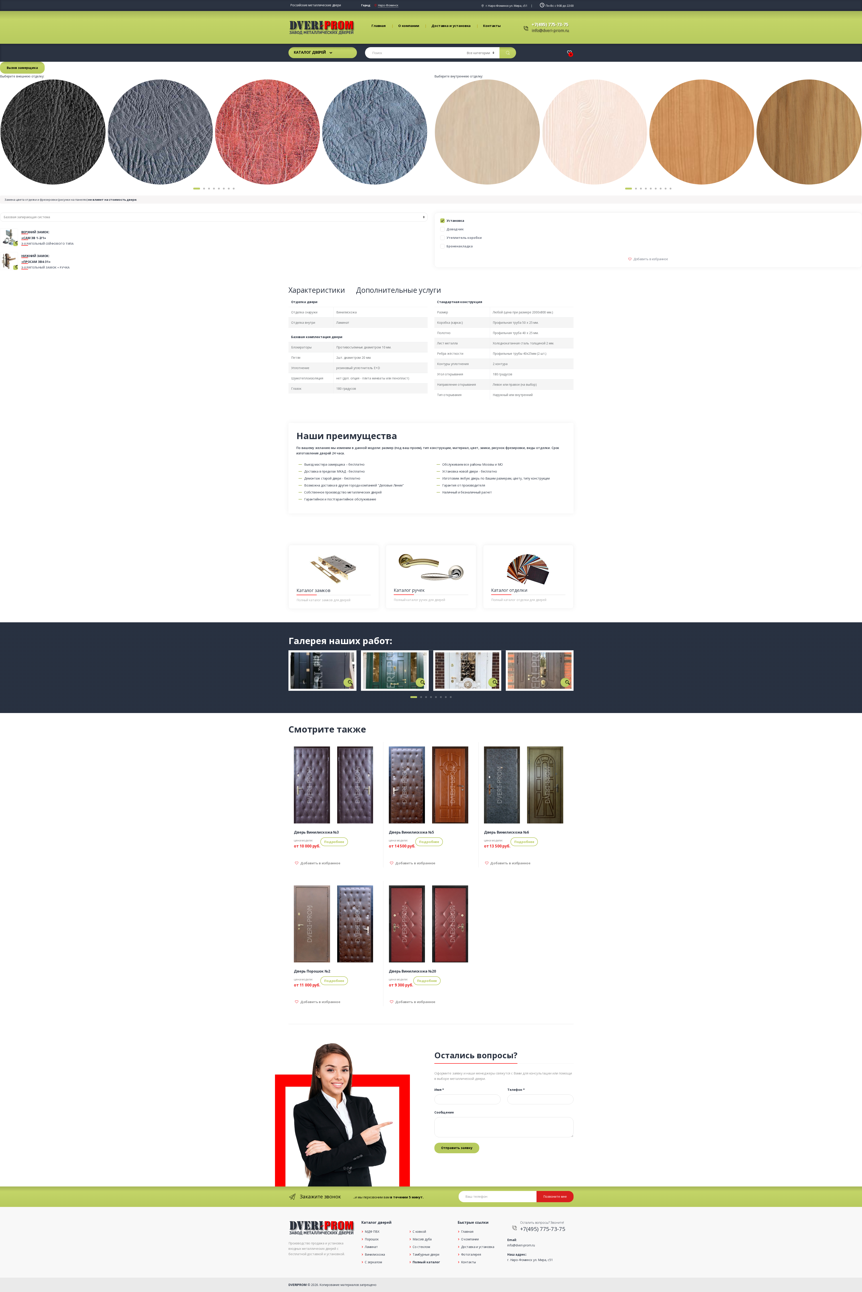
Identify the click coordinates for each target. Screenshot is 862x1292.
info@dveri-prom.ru (550, 30)
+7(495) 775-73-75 (550, 24)
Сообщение (444, 1112)
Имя (439, 1090)
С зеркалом (373, 1262)
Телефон (516, 1090)
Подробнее (334, 841)
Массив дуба (422, 1239)
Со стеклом (421, 1247)
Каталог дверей (310, 52)
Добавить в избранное (650, 259)
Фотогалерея (471, 1254)
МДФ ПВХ (372, 1231)
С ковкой (419, 1231)
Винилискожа (375, 1254)
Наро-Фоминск (388, 5)
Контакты (492, 25)
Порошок (372, 1239)
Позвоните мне (555, 1196)
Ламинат (371, 1247)
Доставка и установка (451, 25)
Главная (379, 25)
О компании (408, 25)
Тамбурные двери (426, 1254)
